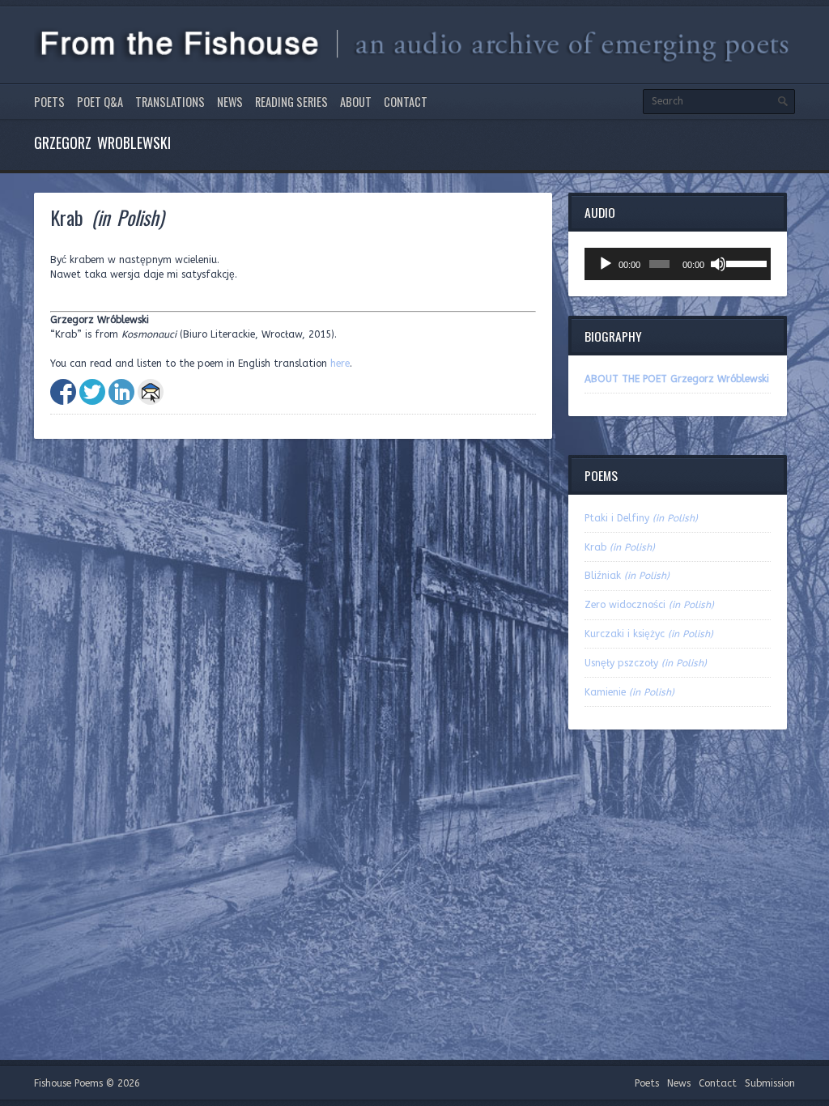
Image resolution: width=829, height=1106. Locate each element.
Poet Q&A (100, 101)
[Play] (605, 264)
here (340, 363)
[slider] (744, 262)
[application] (678, 264)
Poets (49, 101)
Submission (770, 1083)
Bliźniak (627, 575)
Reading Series (291, 101)
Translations (170, 101)
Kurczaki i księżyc (649, 634)
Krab (620, 547)
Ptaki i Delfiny (641, 518)
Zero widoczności (649, 604)
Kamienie (629, 692)
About (356, 101)
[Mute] (718, 264)
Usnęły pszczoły (646, 663)
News (230, 101)
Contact (405, 101)
